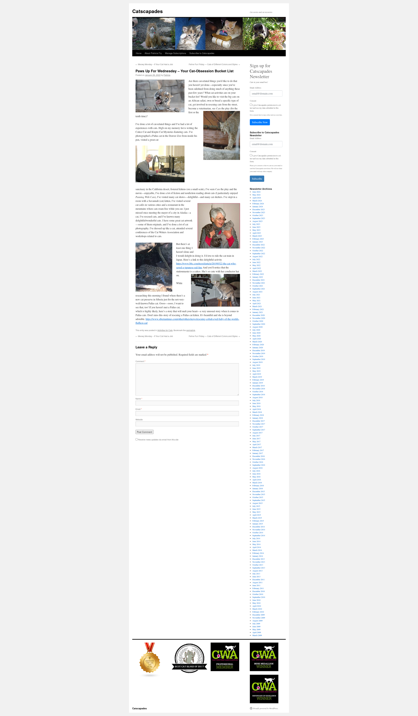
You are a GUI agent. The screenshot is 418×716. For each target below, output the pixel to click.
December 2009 (258, 614)
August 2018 (257, 397)
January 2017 (257, 453)
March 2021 (257, 306)
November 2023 (258, 212)
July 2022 (256, 259)
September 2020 (258, 324)
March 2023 (257, 235)
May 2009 (256, 629)
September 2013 (258, 567)
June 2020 (256, 332)
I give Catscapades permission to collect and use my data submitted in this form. (265, 108)
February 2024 (258, 203)
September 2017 (258, 429)
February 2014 (258, 553)
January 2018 (257, 418)
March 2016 (257, 482)
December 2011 (258, 579)
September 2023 (258, 218)
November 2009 (258, 617)
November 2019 (258, 353)
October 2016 (257, 462)
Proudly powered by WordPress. (265, 708)
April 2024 (256, 197)
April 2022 (256, 268)
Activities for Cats (165, 330)
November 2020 (258, 318)
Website (139, 419)
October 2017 (257, 426)
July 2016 (256, 470)
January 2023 (257, 241)
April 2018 (256, 409)
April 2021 (256, 303)
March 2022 (257, 271)
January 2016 (257, 488)
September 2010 (258, 597)
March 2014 (257, 550)
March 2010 (257, 608)
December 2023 (258, 209)
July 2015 (256, 506)
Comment (140, 361)
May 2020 (256, 335)
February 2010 (258, 611)
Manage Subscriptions (175, 53)
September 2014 (258, 535)
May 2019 (256, 371)
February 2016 (258, 485)
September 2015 (258, 500)
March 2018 (257, 412)
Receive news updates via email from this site (158, 439)
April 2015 (256, 515)
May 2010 (256, 603)
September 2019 (258, 359)
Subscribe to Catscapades (201, 53)
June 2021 (256, 297)
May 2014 (256, 544)
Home (138, 53)
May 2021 (256, 300)
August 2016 (257, 468)
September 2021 (258, 288)
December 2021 (258, 280)
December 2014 (258, 526)
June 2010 (256, 600)
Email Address (255, 87)
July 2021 (256, 294)
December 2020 (258, 315)
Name (139, 398)
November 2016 (258, 459)
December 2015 (258, 491)
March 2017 (257, 447)
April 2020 (256, 338)
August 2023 (257, 221)
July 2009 (256, 623)
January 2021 (257, 312)
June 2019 (256, 368)
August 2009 (257, 620)
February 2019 (258, 379)
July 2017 (256, 435)
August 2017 (257, 432)
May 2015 (256, 512)
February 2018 (258, 415)
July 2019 (256, 365)
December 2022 (258, 244)
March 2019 (257, 376)
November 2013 (258, 561)
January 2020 (257, 347)
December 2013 (258, 559)
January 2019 (257, 382)
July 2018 (256, 400)
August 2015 (257, 503)
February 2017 (258, 450)
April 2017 (256, 444)
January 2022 (257, 277)
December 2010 (258, 591)
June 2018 (256, 403)
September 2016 (258, 465)
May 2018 (256, 406)
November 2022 (258, 247)
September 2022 (258, 253)
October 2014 (257, 532)
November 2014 (258, 529)
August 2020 (257, 327)
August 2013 (257, 570)
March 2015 (257, 517)
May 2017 (256, 441)
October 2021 (257, 285)
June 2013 (256, 576)
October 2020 (257, 321)
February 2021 (258, 309)
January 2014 (257, 556)
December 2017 (258, 421)
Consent (253, 100)
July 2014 (256, 538)
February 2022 (258, 274)
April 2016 (256, 479)
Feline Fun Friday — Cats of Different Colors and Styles (214, 64)
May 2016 (256, 476)
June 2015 (256, 509)
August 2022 (257, 256)
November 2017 (258, 423)
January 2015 (257, 523)
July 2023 (256, 224)
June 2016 (256, 473)
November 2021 (258, 282)
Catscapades (147, 11)
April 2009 (256, 632)
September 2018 (258, 394)
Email (139, 409)
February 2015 (258, 520)
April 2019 (256, 374)
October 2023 (257, 215)
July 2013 (256, 573)
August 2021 (257, 291)
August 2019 (257, 362)
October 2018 (257, 391)
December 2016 (258, 456)
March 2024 (257, 200)
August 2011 (257, 582)
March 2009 (257, 635)
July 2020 (256, 329)
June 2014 (256, 541)
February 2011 (258, 588)
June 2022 (256, 262)
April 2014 (256, 547)
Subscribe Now (260, 122)
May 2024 (256, 194)
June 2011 (256, 585)
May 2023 (256, 230)
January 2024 (257, 206)
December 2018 (258, 385)
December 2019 (258, 350)
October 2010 (257, 594)
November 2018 (258, 388)
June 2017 (256, 438)
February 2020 (258, 344)
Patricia (167, 75)
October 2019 (257, 356)
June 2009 (256, 626)
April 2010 (256, 606)
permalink (190, 330)
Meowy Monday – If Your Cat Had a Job (154, 64)
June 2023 (256, 227)
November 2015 (258, 494)
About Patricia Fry (153, 53)
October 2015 (257, 497)
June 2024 (256, 191)
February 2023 (258, 238)
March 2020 (257, 341)
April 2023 (256, 233)
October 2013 (257, 564)
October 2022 (257, 250)
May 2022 (256, 265)
